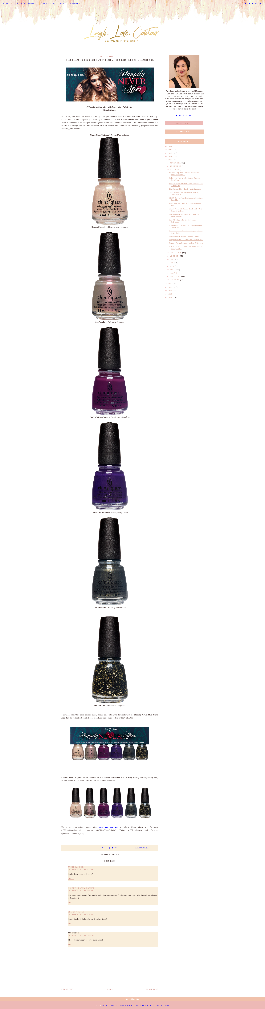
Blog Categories (69, 3)
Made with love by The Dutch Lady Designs (147, 1005)
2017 (170, 160)
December (175, 163)
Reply (71, 878)
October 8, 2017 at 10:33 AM (81, 935)
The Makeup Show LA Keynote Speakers (185, 189)
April (173, 270)
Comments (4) (142, 848)
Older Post (152, 989)
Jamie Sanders (76, 867)
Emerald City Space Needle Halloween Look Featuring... (184, 174)
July (172, 260)
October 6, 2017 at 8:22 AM (81, 869)
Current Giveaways (25, 3)
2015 (170, 287)
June (173, 263)
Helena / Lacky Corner (81, 888)
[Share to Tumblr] (112, 848)
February (175, 276)
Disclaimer (48, 3)
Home (5, 3)
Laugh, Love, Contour (113, 1005)
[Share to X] (102, 848)
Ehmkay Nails (76, 912)
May (172, 266)
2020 (170, 150)
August (174, 256)
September (176, 253)
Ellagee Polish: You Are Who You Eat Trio (186, 240)
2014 (170, 291)
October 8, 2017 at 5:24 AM (81, 914)
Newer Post (67, 989)
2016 (170, 284)
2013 (170, 294)
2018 (170, 157)
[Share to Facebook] (106, 848)
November (176, 166)
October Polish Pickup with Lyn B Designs (186, 243)
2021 (170, 146)
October (175, 170)
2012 (170, 297)
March (174, 273)
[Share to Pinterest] (109, 848)
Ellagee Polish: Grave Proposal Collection (185, 236)
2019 (170, 153)
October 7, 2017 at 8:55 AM (81, 890)
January (175, 280)
